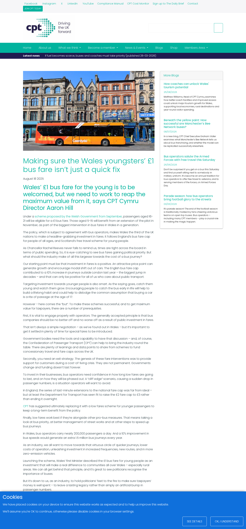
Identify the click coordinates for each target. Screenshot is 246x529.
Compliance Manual (110, 3)
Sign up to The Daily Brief (168, 3)
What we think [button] (68, 48)
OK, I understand (227, 521)
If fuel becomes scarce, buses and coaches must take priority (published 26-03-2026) (100, 56)
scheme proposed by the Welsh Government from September (78, 216)
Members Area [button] (195, 48)
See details (194, 521)
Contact (192, 3)
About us (45, 48)
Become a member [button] (102, 48)
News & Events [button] (135, 48)
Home (27, 48)
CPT (25, 406)
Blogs (159, 48)
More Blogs (171, 75)
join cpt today (32, 8)
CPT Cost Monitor (138, 3)
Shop (174, 48)
